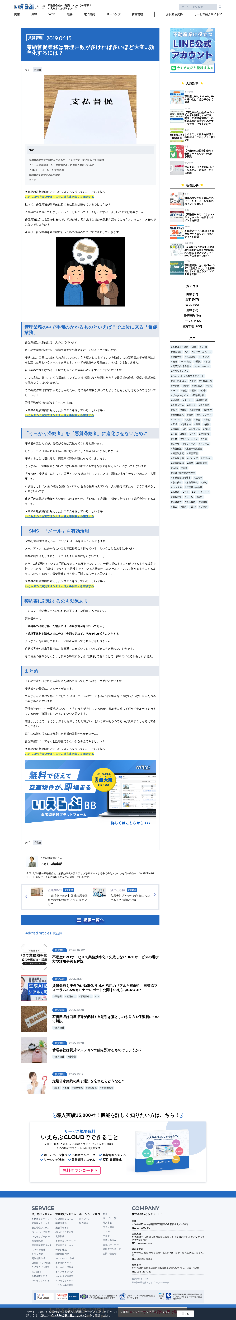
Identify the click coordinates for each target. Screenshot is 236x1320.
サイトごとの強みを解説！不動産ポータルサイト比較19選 (200, 137)
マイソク (177, 419)
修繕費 (176, 400)
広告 (203, 390)
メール (189, 497)
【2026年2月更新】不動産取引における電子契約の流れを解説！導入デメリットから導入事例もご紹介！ (199, 251)
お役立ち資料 (174, 14)
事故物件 (195, 410)
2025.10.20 (76, 1010)
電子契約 (89, 14)
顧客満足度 (178, 453)
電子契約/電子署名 (182, 366)
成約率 (198, 478)
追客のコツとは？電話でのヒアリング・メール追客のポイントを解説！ (199, 200)
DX (195, 347)
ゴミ (193, 434)
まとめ (32, 180)
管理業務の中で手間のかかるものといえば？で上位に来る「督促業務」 (67, 160)
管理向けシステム (65, 1214)
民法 (198, 424)
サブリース (189, 444)
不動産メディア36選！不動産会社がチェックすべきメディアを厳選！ (199, 233)
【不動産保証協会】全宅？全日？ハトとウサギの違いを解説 (199, 153)
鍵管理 (72, 1056)
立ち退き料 (178, 458)
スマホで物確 (38, 1249)
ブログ (204, 507)
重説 (198, 361)
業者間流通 (37, 1240)
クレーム (204, 444)
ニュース (107, 1231)
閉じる (185, 1313)
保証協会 (190, 357)
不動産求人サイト (41, 1276)
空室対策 (205, 434)
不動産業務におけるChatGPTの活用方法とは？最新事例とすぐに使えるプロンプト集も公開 (200, 270)
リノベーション (190, 439)
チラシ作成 (37, 1254)
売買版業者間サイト (42, 1245)
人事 (204, 439)
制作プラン (84, 1218)
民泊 (175, 410)
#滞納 (37, 69)
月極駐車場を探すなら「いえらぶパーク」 (151, 1282)
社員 (175, 434)
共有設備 (202, 400)
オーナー (188, 400)
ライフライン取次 (41, 1267)
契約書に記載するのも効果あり (46, 175)
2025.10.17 (76, 1074)
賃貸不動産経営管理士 (184, 473)
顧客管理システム (41, 1227)
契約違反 (197, 386)
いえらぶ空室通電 (64, 1276)
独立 (184, 390)
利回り (192, 405)
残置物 (176, 429)
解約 (204, 482)
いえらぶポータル (41, 1236)
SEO (175, 390)
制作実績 (83, 1223)
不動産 (58, 996)
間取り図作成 (38, 1258)
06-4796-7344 (144, 1243)
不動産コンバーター (42, 1218)
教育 (184, 434)
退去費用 (190, 502)
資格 (209, 386)
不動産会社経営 (180, 347)
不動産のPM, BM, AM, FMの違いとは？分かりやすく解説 (199, 99)
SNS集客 (186, 361)
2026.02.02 (77, 950)
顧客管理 (193, 453)
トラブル (195, 429)
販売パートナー (111, 1244)
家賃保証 (177, 448)
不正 (207, 361)
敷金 (198, 419)
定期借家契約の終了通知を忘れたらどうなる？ (88, 1081)
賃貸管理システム (64, 1218)
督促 (184, 410)
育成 (175, 424)
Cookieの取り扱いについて (69, 1315)
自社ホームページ (202, 352)
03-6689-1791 (144, 1227)
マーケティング (201, 492)
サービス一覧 (109, 1218)
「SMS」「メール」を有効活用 (46, 170)
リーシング (113, 14)
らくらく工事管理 (64, 1284)
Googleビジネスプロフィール (188, 376)
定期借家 (78, 1088)
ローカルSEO (180, 381)
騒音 (186, 386)
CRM (207, 429)
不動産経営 (206, 381)
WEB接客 (37, 1271)
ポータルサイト (180, 395)
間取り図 (177, 352)
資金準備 (177, 357)
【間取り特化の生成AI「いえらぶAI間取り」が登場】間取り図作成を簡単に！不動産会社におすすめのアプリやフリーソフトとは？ (199, 118)
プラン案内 (108, 1227)
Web (175, 468)
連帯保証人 (178, 415)
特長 (105, 1213)
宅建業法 (186, 424)
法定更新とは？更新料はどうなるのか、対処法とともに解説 (199, 170)
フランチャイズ (180, 371)
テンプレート (204, 415)
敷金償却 (177, 482)
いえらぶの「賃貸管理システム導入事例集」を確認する (59, 197)
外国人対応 (178, 405)
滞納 (191, 415)
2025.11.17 (76, 978)
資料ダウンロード (112, 1249)
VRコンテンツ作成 (41, 1262)
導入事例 (107, 1222)
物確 (175, 361)
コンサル (177, 487)
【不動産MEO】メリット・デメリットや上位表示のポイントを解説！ (200, 217)
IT (185, 429)
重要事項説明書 (194, 448)
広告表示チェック (41, 1223)
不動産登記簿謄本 (182, 478)
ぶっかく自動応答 (64, 1232)
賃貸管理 (137, 14)
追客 (70, 14)
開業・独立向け (111, 1240)
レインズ (204, 357)
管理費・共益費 (194, 487)
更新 (66, 1088)
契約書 (203, 502)
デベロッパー (203, 366)
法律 (193, 507)
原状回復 (177, 497)
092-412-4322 (144, 1271)
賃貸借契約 (107, 1088)
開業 (17, 14)
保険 (207, 424)
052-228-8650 (144, 1258)
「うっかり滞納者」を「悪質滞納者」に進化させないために (61, 165)
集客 (34, 14)
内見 (191, 463)
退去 (57, 1088)
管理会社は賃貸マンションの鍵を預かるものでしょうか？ (97, 1050)
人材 (175, 439)
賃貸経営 (59, 1027)
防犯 (207, 419)
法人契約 (204, 405)
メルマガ (193, 458)
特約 (184, 507)
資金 (193, 381)
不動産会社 (86, 996)
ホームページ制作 (41, 1232)
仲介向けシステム (42, 1214)
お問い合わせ (109, 1253)
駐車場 (176, 444)
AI (98, 996)
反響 (188, 419)
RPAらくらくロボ (41, 1280)
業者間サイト (62, 1227)
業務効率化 (192, 482)
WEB (51, 14)
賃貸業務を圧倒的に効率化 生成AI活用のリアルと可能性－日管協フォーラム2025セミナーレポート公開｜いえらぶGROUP (104, 988)
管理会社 (71, 996)
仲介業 (176, 386)
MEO (204, 347)
